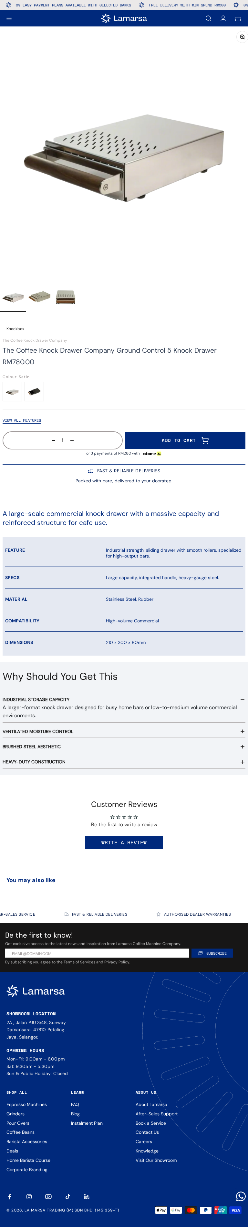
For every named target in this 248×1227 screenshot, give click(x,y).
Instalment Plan (87, 1123)
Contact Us (147, 1132)
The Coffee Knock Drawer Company (35, 340)
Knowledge (147, 1151)
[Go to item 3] (66, 297)
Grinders (15, 1114)
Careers (144, 1141)
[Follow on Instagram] (29, 1196)
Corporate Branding (26, 1169)
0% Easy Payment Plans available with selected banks (60, 5)
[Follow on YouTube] (48, 1196)
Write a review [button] (124, 842)
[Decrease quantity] (51, 440)
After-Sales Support (157, 1114)
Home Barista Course (28, 1160)
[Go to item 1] (13, 297)
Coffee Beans (20, 1132)
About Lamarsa (151, 1104)
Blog (75, 1114)
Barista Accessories (26, 1141)
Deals (12, 1151)
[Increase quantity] (74, 440)
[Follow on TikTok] (68, 1196)
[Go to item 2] (39, 297)
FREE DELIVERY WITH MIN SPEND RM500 (174, 5)
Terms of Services (79, 962)
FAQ (75, 1104)
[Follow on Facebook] (9, 1196)
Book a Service (151, 1123)
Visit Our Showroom (156, 1160)
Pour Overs (17, 1123)
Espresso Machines (26, 1104)
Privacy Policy (116, 962)
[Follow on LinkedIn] (87, 1196)
